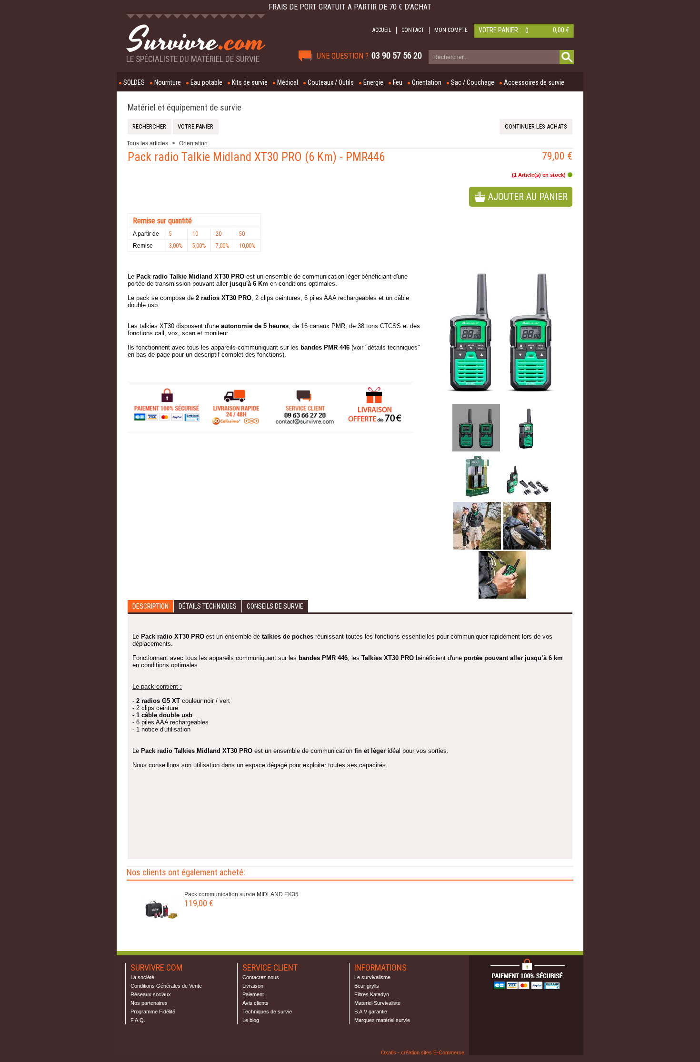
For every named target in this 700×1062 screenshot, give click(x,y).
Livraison (252, 986)
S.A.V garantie (370, 1011)
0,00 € (561, 30)
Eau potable (206, 82)
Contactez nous (260, 977)
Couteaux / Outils (331, 82)
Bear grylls (366, 986)
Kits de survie (250, 82)
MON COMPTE (451, 30)
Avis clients (255, 1003)
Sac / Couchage (472, 82)
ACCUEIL (381, 30)
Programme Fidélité (152, 1011)
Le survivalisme (372, 977)
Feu (397, 82)
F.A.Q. (137, 1020)
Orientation (426, 82)
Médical (287, 82)
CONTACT (412, 30)
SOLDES (134, 82)
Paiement (253, 994)
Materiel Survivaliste (377, 1003)
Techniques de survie (267, 1011)
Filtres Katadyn (371, 994)
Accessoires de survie (534, 82)
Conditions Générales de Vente (166, 986)
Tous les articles (147, 143)
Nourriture (167, 82)
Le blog (250, 1020)
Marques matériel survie (382, 1020)
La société (142, 977)
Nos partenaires (149, 1003)
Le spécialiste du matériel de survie (193, 59)
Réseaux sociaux (150, 994)
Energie (373, 82)
